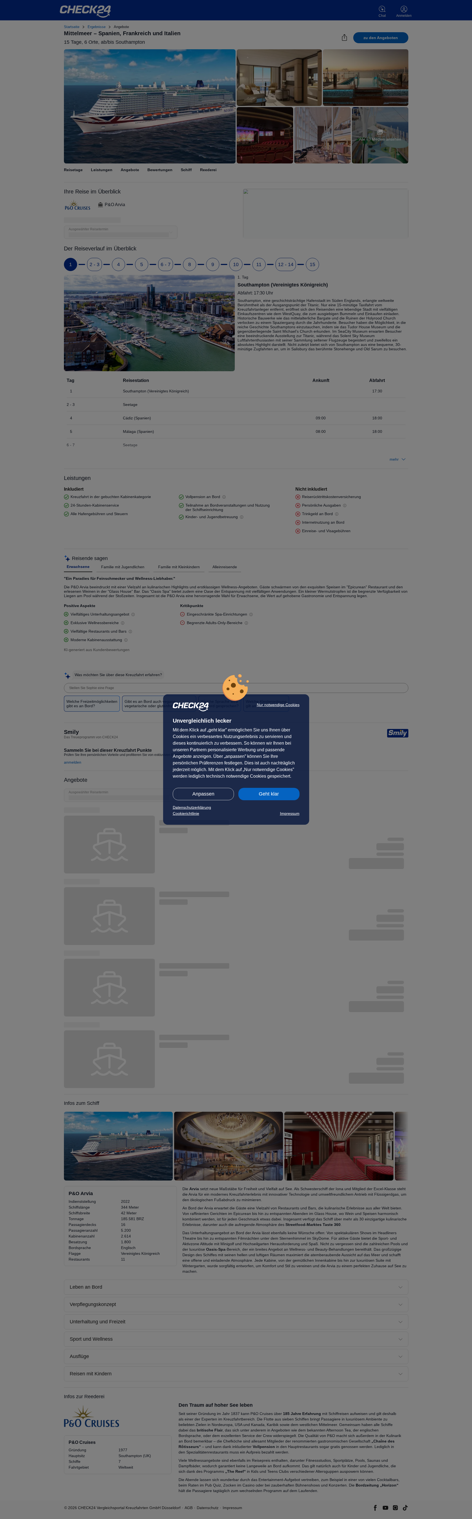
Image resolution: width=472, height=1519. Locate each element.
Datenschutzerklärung (192, 807)
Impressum (290, 813)
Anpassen (203, 794)
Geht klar (269, 794)
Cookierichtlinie (186, 813)
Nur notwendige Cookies (278, 705)
